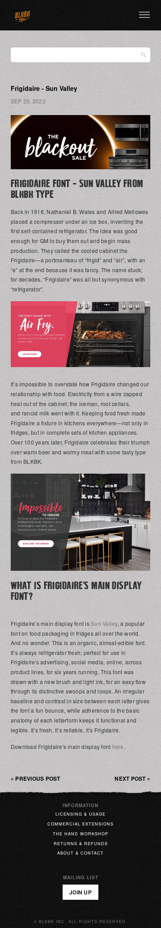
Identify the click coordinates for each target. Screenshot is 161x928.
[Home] (22, 15)
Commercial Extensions (80, 824)
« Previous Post (35, 778)
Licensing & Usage (80, 814)
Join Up (80, 892)
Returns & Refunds (81, 844)
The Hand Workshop (80, 834)
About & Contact (80, 853)
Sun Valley (104, 623)
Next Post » (132, 778)
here (118, 746)
